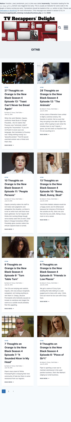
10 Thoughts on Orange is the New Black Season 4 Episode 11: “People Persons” (16, 188)
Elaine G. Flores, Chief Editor (14, 112)
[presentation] (18, 73)
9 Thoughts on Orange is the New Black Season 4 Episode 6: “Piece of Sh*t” (52, 351)
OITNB (6, 87)
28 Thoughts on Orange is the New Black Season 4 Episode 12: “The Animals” (51, 98)
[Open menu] (66, 28)
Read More (9, 145)
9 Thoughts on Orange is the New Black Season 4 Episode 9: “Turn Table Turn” (15, 272)
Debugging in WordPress (8, 10)
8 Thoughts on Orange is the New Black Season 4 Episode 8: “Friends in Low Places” (53, 272)
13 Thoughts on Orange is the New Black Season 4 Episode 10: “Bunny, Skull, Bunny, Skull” (51, 188)
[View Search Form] (59, 27)
